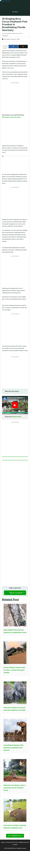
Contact (15, 844)
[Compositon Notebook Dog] (15, 143)
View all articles (15, 835)
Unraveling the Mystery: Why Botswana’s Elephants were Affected (13, 747)
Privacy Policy (10, 842)
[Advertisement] (15, 99)
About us (3, 842)
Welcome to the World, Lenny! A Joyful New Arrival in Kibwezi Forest (15, 787)
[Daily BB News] (5, 1)
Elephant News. (16, 416)
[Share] (13, 46)
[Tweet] (23, 46)
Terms (16, 842)
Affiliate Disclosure (24, 842)
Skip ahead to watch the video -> (12, 117)
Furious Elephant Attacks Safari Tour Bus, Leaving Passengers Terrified (14, 670)
